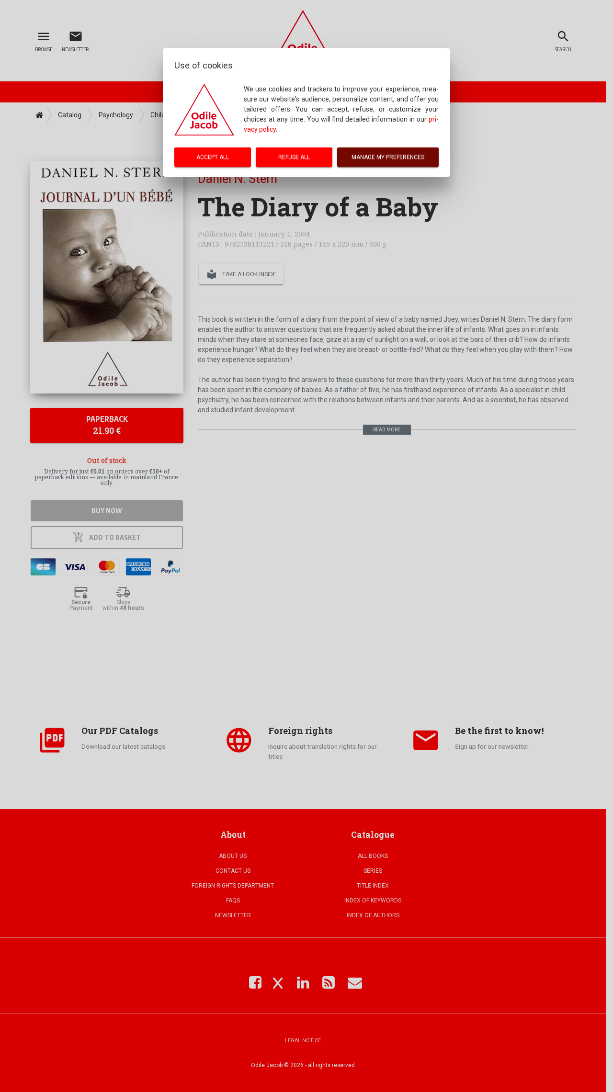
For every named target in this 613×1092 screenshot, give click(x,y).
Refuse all (294, 157)
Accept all (212, 157)
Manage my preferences (388, 157)
